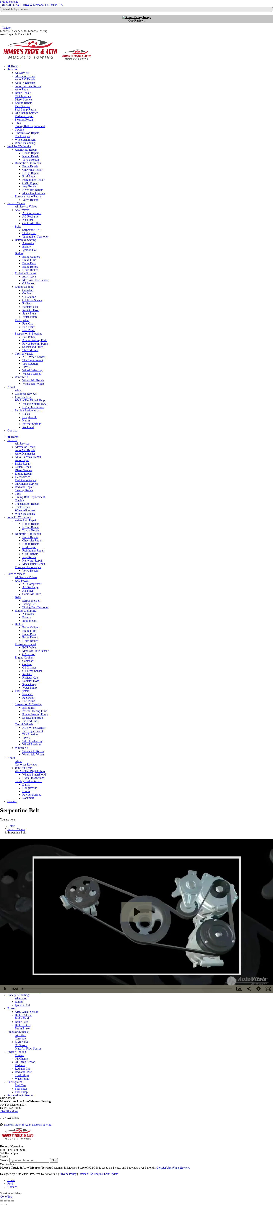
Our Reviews (136, 20)
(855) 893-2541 (11, 5)
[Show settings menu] (258, 989)
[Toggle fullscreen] (8, 1200)
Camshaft (20, 1038)
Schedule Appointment (15, 9)
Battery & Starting (18, 995)
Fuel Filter (21, 1088)
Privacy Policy (68, 1173)
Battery (19, 1001)
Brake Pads (21, 1021)
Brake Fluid (22, 1018)
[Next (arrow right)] (5, 1204)
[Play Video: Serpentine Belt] (136, 912)
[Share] (5, 1200)
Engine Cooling (16, 1051)
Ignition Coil (22, 1005)
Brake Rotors (22, 1025)
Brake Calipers (23, 1015)
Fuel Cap (20, 1085)
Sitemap (83, 1173)
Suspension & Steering (20, 1095)
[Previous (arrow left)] (1, 1204)
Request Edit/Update (105, 1173)
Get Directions (9, 1111)
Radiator (20, 1065)
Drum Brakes (23, 1028)
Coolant (19, 1055)
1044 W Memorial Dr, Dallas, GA (43, 5)
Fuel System (14, 1082)
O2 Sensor (21, 1045)
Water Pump (22, 1078)
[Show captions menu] (239, 989)
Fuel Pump (21, 1092)
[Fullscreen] (268, 989)
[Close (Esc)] (1, 1200)
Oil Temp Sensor (25, 1061)
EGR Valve (21, 1041)
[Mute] (249, 989)
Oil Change (21, 1058)
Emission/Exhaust (17, 1031)
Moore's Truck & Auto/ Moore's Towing (27, 1124)
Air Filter (20, 1035)
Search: (4, 1160)
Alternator (21, 998)
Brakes (11, 1008)
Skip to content (9, 1)
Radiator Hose (23, 1071)
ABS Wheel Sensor (26, 1011)
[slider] (127, 989)
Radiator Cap (22, 1068)
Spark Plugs (22, 1075)
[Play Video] (5, 989)
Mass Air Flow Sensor (28, 1048)
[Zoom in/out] (12, 1200)
